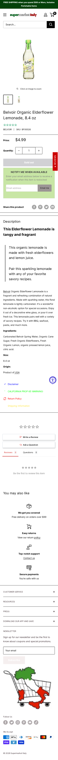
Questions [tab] (28, 452)
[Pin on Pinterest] (40, 207)
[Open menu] (4, 15)
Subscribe (14, 660)
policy (37, 537)
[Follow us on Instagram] (17, 722)
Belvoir (7, 129)
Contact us (29, 558)
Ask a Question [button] (30, 444)
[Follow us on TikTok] (36, 722)
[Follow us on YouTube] (30, 722)
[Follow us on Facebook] (5, 722)
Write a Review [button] (30, 437)
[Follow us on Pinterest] (24, 722)
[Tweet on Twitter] (46, 207)
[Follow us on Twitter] (11, 722)
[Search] (51, 24)
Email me (44, 188)
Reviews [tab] (8, 452)
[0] (52, 15)
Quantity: (8, 150)
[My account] (45, 15)
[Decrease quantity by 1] (18, 150)
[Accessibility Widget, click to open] (52, 380)
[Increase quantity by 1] (38, 150)
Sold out (29, 162)
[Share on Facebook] (34, 207)
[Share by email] (52, 207)
